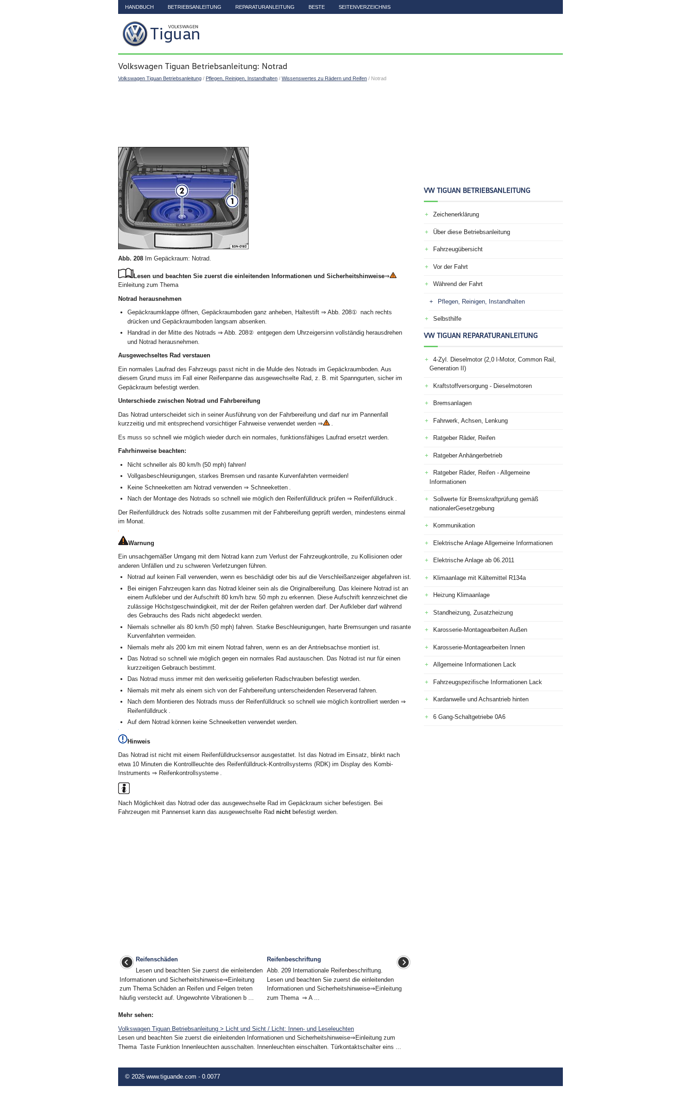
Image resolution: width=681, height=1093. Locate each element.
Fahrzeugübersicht (458, 249)
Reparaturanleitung (265, 7)
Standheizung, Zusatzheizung (473, 612)
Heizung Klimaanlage (461, 594)
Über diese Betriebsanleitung (471, 232)
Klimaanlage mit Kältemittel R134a (479, 577)
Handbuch (139, 7)
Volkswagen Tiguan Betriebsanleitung (160, 78)
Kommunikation (454, 525)
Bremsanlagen (452, 403)
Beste (317, 7)
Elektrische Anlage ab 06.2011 (473, 560)
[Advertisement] (265, 114)
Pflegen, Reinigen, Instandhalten (241, 78)
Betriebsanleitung (194, 7)
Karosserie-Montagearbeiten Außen (480, 629)
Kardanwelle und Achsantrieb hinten (481, 699)
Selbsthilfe (447, 318)
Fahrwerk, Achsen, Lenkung (470, 420)
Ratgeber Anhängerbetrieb (467, 455)
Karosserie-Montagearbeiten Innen (479, 647)
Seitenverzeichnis (365, 7)
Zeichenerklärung (456, 214)
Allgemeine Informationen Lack (474, 664)
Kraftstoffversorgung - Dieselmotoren (482, 385)
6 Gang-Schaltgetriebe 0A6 (469, 716)
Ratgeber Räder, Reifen (464, 437)
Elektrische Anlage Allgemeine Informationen (493, 543)
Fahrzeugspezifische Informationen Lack (487, 682)
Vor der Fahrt (450, 266)
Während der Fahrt (458, 283)
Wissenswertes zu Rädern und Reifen (324, 78)
